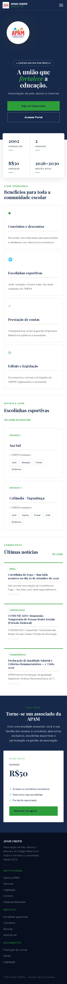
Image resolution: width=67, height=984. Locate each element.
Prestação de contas (15, 950)
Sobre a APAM (11, 877)
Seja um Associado (33, 106)
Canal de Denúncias (14, 902)
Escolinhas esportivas (15, 917)
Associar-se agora (25, 811)
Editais (7, 955)
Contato (8, 896)
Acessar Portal (33, 117)
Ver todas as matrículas (17, 419)
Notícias (8, 929)
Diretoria (8, 883)
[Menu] (61, 5)
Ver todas (57, 554)
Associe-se (10, 935)
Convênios (9, 923)
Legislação (9, 890)
